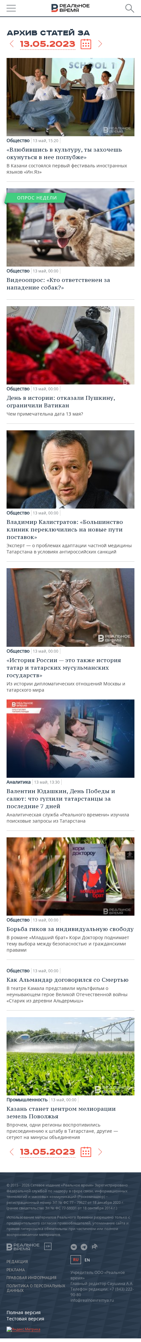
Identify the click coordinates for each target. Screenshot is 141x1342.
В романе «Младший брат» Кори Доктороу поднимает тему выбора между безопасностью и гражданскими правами (70, 939)
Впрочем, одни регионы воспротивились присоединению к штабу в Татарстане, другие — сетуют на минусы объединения (62, 1122)
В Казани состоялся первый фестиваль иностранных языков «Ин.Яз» (67, 160)
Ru (75, 1259)
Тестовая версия (25, 1318)
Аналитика (19, 782)
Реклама (16, 1270)
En (87, 1260)
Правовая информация (31, 1278)
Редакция (17, 1261)
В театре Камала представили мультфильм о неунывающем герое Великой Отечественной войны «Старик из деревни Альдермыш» (68, 990)
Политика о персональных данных (36, 1288)
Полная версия (24, 1312)
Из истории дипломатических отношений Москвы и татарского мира (66, 674)
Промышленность (27, 1099)
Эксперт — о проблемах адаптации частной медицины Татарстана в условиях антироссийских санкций (69, 536)
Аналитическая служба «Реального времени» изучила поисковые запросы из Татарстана (68, 805)
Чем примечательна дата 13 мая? (61, 405)
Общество (18, 140)
